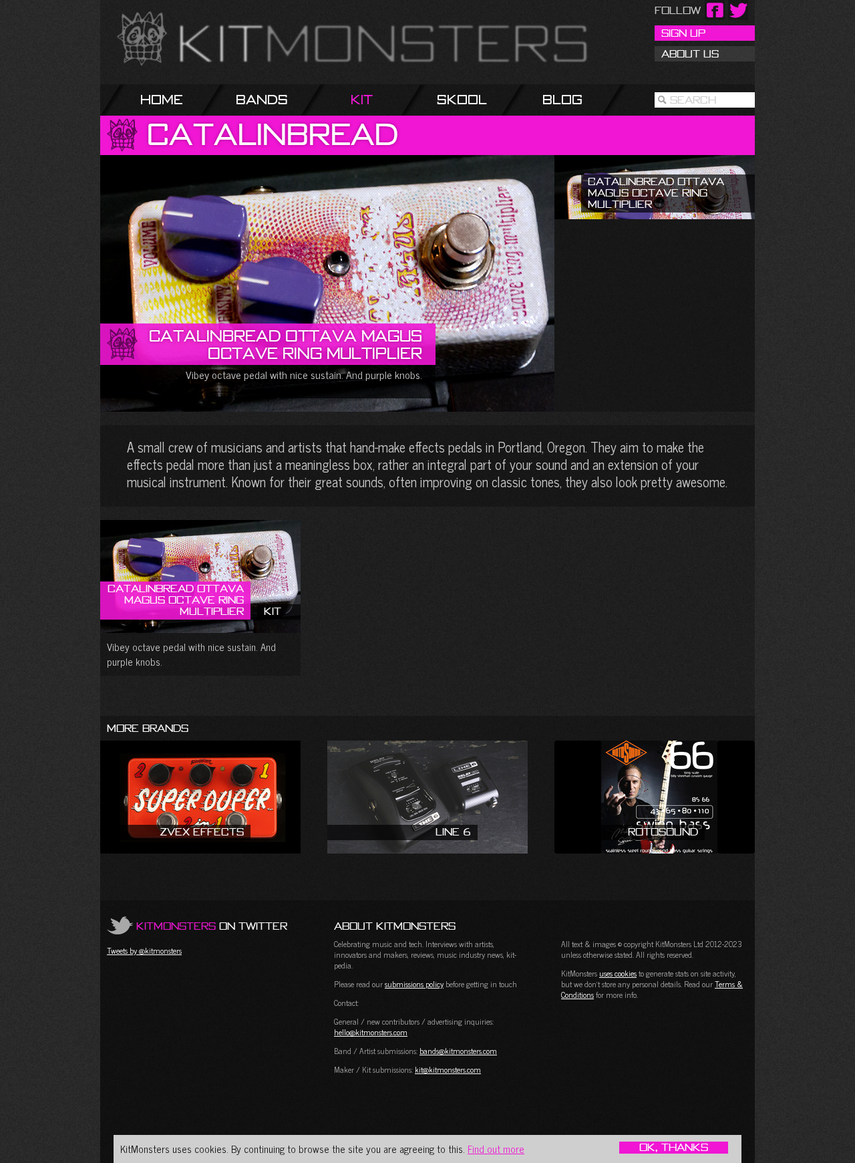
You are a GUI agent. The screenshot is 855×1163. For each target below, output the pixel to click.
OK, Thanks (673, 1148)
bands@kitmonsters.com (458, 1050)
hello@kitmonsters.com (370, 1032)
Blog (562, 99)
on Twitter (211, 925)
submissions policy (414, 984)
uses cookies (618, 973)
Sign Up (683, 32)
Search (693, 99)
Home (161, 99)
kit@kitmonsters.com (448, 1069)
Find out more (496, 1148)
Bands (262, 99)
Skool (462, 99)
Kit (362, 99)
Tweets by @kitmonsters (144, 950)
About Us (690, 53)
